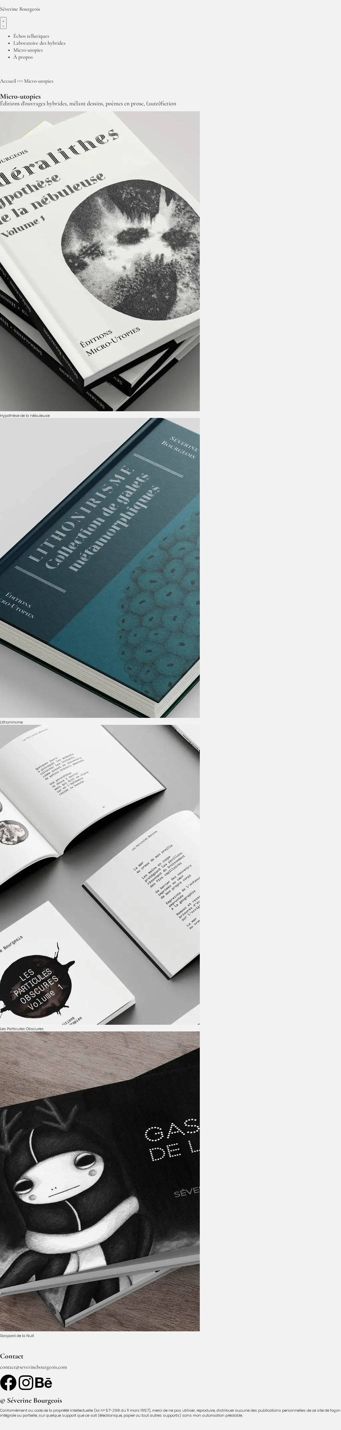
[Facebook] (8, 1382)
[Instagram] (26, 1382)
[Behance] (43, 1382)
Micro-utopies (38, 81)
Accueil (8, 81)
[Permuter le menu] (3, 23)
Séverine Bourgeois (20, 9)
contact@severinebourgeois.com (33, 1367)
